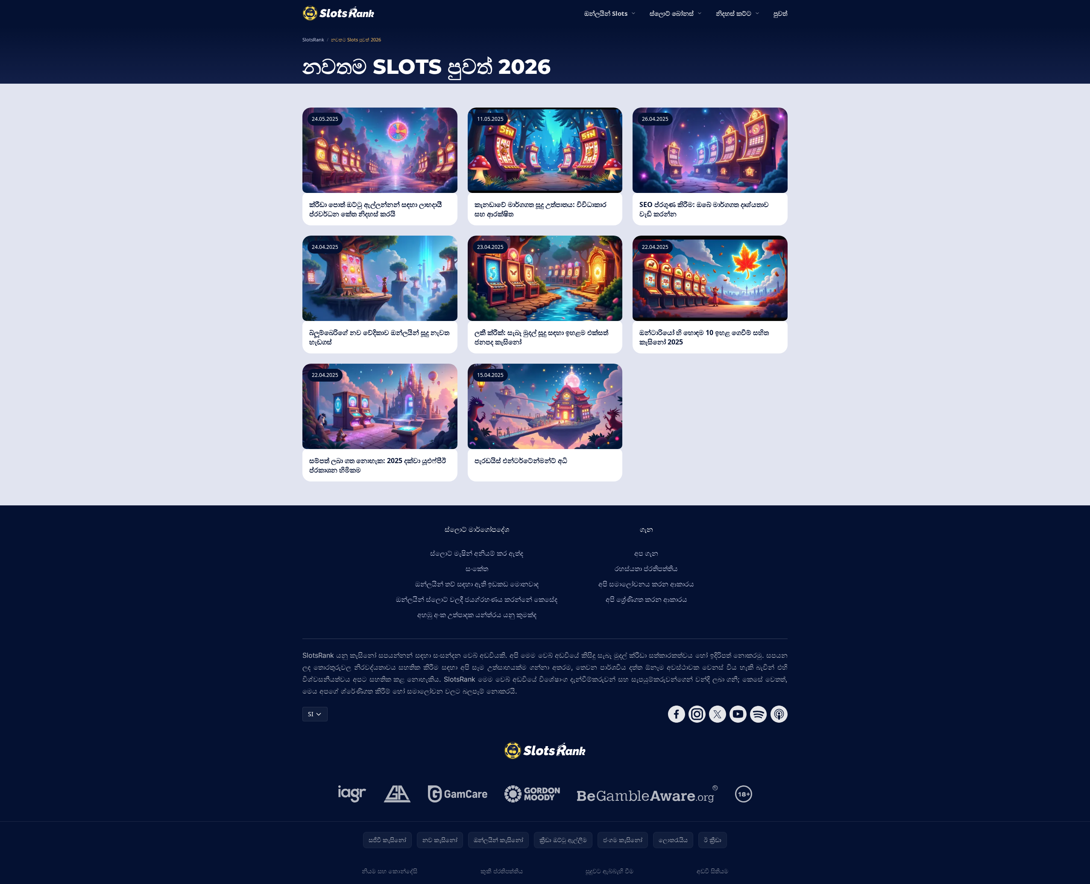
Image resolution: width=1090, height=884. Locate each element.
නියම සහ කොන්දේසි (389, 871)
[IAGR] (352, 793)
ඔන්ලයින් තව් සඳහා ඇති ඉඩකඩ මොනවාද (477, 584)
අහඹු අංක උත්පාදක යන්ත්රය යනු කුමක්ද (476, 614)
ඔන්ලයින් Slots (605, 13)
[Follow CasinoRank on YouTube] (738, 714)
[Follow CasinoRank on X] (717, 714)
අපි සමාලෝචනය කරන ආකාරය (646, 584)
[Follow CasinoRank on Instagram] (697, 714)
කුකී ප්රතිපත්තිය (502, 871)
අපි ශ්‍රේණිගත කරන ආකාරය (646, 599)
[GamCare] (457, 793)
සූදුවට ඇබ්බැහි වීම (609, 871)
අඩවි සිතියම (712, 871)
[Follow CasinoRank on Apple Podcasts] (779, 714)
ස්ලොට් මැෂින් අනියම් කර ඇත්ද (476, 553)
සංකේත (477, 568)
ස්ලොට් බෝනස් (672, 13)
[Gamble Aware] (647, 793)
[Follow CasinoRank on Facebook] (676, 714)
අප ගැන (646, 553)
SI (311, 714)
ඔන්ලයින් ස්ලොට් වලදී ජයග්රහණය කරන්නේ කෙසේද (476, 599)
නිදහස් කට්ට (733, 13)
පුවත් (781, 13)
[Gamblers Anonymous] (397, 793)
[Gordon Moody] (532, 793)
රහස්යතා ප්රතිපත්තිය (646, 568)
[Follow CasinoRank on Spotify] (758, 714)
